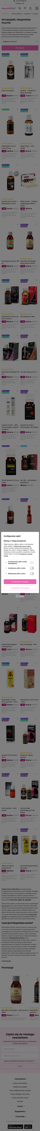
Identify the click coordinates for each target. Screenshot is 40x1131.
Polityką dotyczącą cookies (22, 546)
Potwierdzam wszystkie (20, 582)
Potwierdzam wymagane (20, 588)
